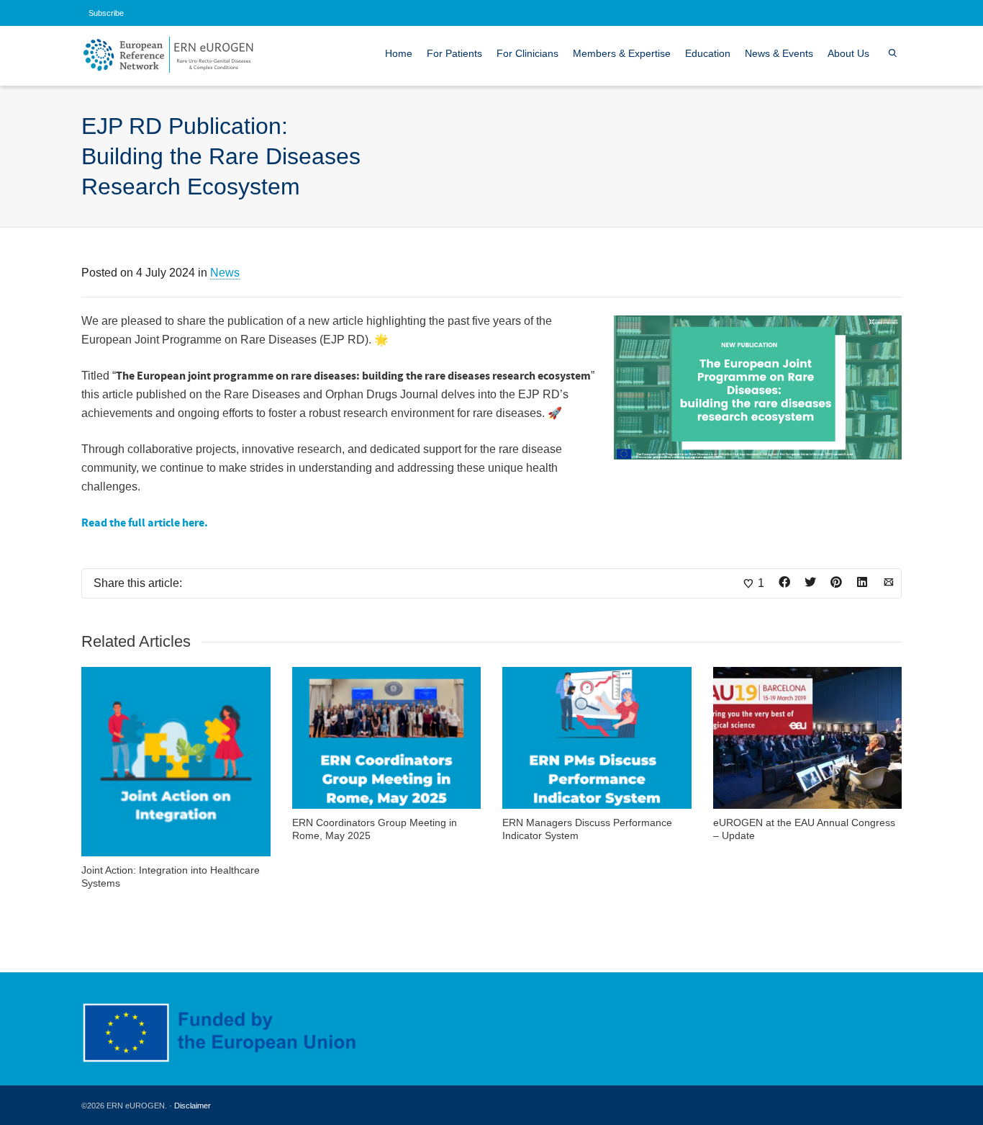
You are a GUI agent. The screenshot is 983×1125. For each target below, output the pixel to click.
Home (398, 53)
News (225, 272)
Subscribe (106, 13)
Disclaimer (192, 1105)
